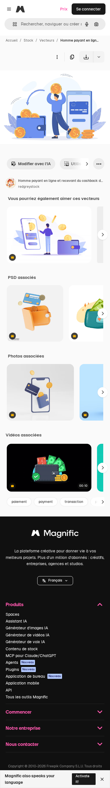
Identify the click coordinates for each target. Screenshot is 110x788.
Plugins (20, 669)
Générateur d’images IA (27, 627)
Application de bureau (33, 676)
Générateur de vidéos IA (27, 635)
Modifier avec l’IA (34, 163)
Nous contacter (22, 744)
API (9, 690)
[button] (55, 580)
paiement (19, 502)
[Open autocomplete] (12, 24)
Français (55, 580)
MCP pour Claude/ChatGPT (31, 655)
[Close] (102, 779)
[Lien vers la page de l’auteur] (11, 184)
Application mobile (22, 683)
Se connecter (88, 9)
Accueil (11, 40)
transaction (74, 502)
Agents (20, 662)
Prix (64, 9)
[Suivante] (87, 163)
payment (46, 502)
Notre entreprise (23, 728)
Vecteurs (46, 40)
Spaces (12, 614)
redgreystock (28, 186)
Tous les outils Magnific (27, 696)
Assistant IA (16, 621)
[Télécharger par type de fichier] (98, 57)
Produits (14, 604)
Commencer (19, 712)
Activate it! (82, 779)
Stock (28, 40)
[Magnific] (55, 534)
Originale (37, 75)
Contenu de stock (22, 648)
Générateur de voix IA (25, 641)
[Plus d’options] (57, 57)
